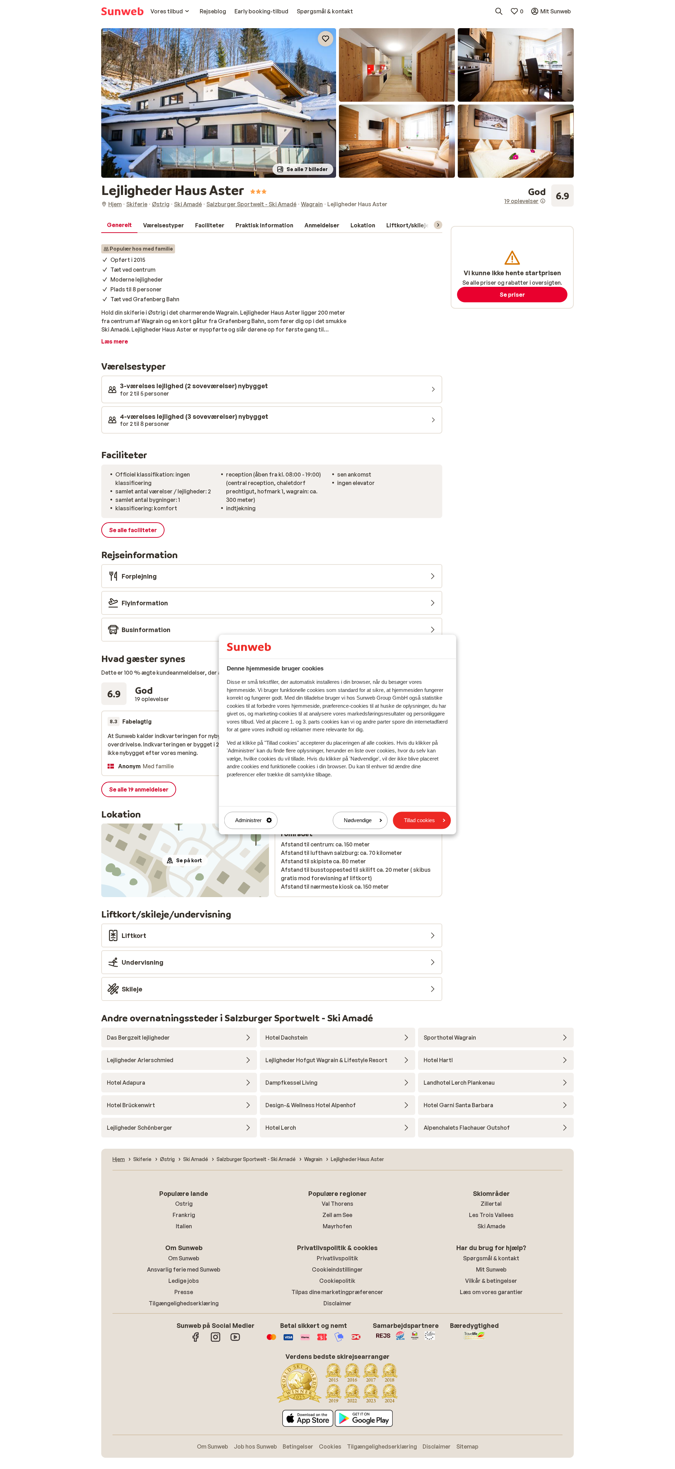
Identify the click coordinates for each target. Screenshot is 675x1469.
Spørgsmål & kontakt (491, 1258)
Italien (184, 1226)
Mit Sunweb (491, 1269)
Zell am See (337, 1214)
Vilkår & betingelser (491, 1280)
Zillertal (491, 1203)
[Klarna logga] (305, 1340)
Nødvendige (358, 820)
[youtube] (235, 1340)
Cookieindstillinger (337, 1269)
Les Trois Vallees (491, 1214)
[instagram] (215, 1340)
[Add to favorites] (325, 38)
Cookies (330, 1446)
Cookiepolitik (337, 1280)
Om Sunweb (183, 1258)
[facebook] (195, 1340)
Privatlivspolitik (337, 1258)
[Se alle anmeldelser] (539, 195)
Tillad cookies (419, 820)
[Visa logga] (288, 1340)
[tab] (119, 225)
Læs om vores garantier (491, 1291)
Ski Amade (491, 1226)
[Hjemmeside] (122, 11)
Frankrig (184, 1214)
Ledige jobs (183, 1280)
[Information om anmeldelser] (543, 201)
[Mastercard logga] (271, 1340)
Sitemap (467, 1446)
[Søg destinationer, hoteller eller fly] (499, 11)
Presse (183, 1291)
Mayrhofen (337, 1226)
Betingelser (298, 1446)
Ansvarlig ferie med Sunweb (183, 1269)
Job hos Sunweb (255, 1446)
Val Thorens (337, 1203)
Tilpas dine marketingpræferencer (337, 1291)
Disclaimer (337, 1303)
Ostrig (184, 1203)
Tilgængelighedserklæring (184, 1303)
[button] (218, 103)
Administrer (248, 820)
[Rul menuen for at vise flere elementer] (438, 225)
